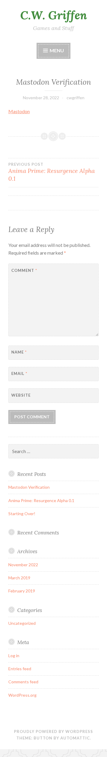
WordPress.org (22, 695)
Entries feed (19, 668)
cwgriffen (75, 97)
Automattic (75, 738)
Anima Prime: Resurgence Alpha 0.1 (51, 172)
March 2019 (19, 577)
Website (21, 395)
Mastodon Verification (29, 487)
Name (19, 352)
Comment (24, 270)
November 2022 (23, 564)
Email (19, 373)
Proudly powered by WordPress (53, 731)
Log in (13, 655)
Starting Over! (21, 513)
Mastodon (19, 111)
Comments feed (23, 681)
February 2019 (21, 590)
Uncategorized (22, 623)
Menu (57, 50)
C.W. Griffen (53, 15)
